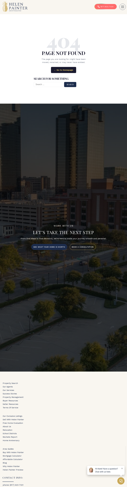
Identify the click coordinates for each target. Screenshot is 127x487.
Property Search (10, 383)
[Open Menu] (122, 7)
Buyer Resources (10, 401)
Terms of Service (10, 408)
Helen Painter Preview (13, 470)
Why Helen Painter (11, 466)
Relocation (7, 430)
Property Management (13, 397)
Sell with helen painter (13, 419)
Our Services (8, 390)
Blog (5, 463)
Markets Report (10, 437)
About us (7, 426)
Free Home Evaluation (13, 423)
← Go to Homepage (63, 70)
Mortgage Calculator (12, 456)
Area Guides (8, 449)
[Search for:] (48, 84)
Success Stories (10, 394)
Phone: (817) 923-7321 (13, 485)
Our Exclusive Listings (12, 416)
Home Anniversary (11, 440)
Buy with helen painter (13, 452)
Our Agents (8, 387)
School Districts (10, 433)
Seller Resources (10, 404)
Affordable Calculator (13, 459)
